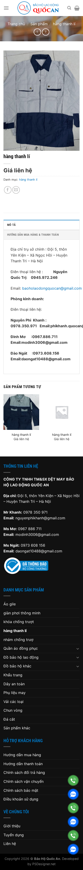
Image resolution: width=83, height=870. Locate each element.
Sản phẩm (39, 24)
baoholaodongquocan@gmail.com (52, 288)
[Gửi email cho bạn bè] (16, 190)
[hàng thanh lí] (21, 412)
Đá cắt (9, 719)
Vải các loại (13, 701)
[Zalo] (73, 794)
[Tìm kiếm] (69, 7)
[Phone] (73, 780)
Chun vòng (12, 710)
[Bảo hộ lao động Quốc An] (38, 8)
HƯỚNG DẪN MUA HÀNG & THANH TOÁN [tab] (33, 234)
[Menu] (6, 8)
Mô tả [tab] (11, 225)
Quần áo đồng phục (20, 648)
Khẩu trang (12, 675)
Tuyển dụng (13, 835)
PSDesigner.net (44, 864)
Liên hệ (9, 843)
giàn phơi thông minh (21, 613)
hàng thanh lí (64, 24)
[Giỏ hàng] (77, 8)
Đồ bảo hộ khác (17, 666)
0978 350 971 (35, 512)
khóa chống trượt (18, 621)
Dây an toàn (14, 684)
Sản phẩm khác (16, 728)
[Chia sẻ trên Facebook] (8, 190)
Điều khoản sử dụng (20, 799)
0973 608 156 (33, 545)
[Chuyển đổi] (78, 648)
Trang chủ (16, 24)
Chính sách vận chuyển (23, 781)
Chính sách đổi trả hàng (24, 772)
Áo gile (9, 604)
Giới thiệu (11, 826)
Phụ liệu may (14, 692)
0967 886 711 (30, 528)
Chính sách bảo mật (20, 790)
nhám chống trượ (18, 639)
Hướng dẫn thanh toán (23, 763)
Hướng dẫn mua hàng (22, 755)
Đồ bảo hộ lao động (21, 657)
